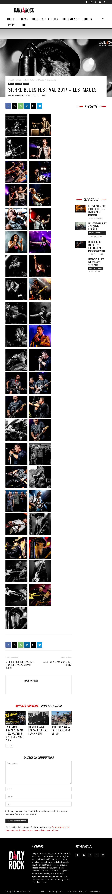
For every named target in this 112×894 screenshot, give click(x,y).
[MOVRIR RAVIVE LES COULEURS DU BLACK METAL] (38, 718)
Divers (11, 25)
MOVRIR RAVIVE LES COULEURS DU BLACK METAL (37, 730)
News (24, 19)
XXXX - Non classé (95, 268)
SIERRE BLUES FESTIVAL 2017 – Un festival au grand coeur (20, 664)
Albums (53, 19)
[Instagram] (91, 2)
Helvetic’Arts (46, 891)
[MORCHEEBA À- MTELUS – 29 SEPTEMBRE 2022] (80, 244)
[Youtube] (104, 2)
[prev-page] (7, 745)
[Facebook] (86, 2)
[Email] (33, 106)
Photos (87, 19)
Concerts (37, 19)
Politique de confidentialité (89, 891)
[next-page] (11, 745)
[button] (103, 19)
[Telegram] (39, 106)
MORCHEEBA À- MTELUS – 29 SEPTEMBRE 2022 (95, 245)
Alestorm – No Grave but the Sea (57, 663)
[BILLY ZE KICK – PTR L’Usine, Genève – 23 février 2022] (80, 208)
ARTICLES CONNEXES (26, 705)
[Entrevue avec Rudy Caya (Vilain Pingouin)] (80, 226)
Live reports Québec (96, 251)
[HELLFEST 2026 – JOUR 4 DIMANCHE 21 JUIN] (61, 718)
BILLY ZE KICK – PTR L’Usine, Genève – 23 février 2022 (97, 209)
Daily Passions (58, 891)
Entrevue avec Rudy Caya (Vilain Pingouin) (97, 226)
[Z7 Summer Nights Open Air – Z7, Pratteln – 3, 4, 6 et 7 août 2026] (15, 718)
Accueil (12, 19)
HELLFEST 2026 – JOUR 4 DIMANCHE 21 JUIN (60, 730)
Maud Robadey (18, 95)
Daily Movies (72, 891)
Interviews (70, 19)
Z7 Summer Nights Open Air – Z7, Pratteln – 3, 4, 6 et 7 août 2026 (14, 733)
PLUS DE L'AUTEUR (51, 705)
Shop (23, 25)
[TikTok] (95, 2)
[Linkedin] (27, 106)
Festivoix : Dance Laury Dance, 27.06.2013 (96, 262)
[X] (100, 2)
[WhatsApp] (20, 106)
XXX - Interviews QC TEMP (96, 233)
